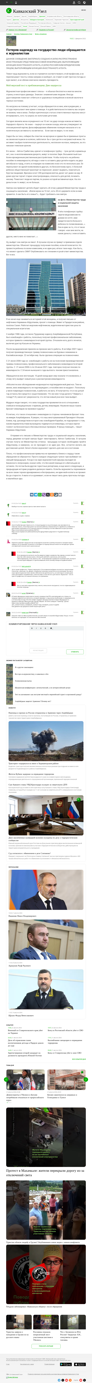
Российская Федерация (28, 23)
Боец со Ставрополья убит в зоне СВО (64, 1052)
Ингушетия (24, 20)
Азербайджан (32, 16)
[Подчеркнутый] (41, 628)
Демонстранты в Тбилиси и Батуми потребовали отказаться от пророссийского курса (25, 1097)
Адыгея (24, 16)
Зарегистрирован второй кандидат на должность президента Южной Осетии (25, 1054)
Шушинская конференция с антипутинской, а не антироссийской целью (42, 687)
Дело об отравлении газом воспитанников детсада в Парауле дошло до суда (26, 1043)
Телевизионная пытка (23, 681)
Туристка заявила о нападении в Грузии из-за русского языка (17, 1334)
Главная (9, 34)
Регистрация (38, 650)
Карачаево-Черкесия (61, 20)
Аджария (17, 16)
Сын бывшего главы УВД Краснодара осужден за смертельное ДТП (38, 784)
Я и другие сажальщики (24, 667)
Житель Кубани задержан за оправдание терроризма (31, 774)
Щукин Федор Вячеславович (21, 1015)
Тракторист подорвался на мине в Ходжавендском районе (34, 763)
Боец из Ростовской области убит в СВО (65, 1030)
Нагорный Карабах (13, 23)
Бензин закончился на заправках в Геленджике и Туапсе (62, 1096)
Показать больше (46, 1346)
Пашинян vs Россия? (46, 30)
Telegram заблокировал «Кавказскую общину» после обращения (34, 1306)
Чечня (25, 26)
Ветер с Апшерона (41, 34)
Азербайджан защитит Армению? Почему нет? (33, 701)
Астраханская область (54, 16)
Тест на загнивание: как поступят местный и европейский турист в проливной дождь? (48, 694)
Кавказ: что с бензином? (17, 30)
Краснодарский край (77, 20)
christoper (25, 539)
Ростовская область (44, 23)
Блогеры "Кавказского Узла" (23, 34)
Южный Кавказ (46, 26)
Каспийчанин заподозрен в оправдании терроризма (65, 1041)
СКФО (74, 23)
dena (23, 503)
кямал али (25, 612)
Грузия (9, 20)
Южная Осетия (34, 26)
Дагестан (16, 20)
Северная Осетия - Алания (62, 23)
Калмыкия (49, 20)
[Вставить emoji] (51, 628)
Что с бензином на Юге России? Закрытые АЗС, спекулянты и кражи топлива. (70, 1335)
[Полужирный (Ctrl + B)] (32, 628)
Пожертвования (49, 1364)
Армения (42, 16)
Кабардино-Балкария (37, 20)
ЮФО (54, 26)
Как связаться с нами (27, 1364)
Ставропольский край (14, 26)
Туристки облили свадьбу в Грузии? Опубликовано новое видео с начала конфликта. (43, 1242)
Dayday (24, 522)
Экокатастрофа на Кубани (76, 30)
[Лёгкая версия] (16, 3)
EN (11, 2)
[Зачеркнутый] (45, 628)
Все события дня (79, 1059)
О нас (8, 1364)
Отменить (75, 652)
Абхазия (9, 16)
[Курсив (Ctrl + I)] (36, 628)
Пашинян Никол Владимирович (22, 916)
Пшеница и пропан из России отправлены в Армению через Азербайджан (41, 712)
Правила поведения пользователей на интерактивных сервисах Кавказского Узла (53, 1374)
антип (24, 593)
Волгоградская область (71, 16)
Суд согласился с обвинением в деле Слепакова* (30, 853)
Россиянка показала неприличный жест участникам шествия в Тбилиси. (43, 1335)
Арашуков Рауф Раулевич (20, 965)
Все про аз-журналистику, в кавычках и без (31, 674)
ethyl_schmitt (26, 566)
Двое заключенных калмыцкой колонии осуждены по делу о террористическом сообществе (43, 839)
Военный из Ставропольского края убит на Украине (25, 1031)
